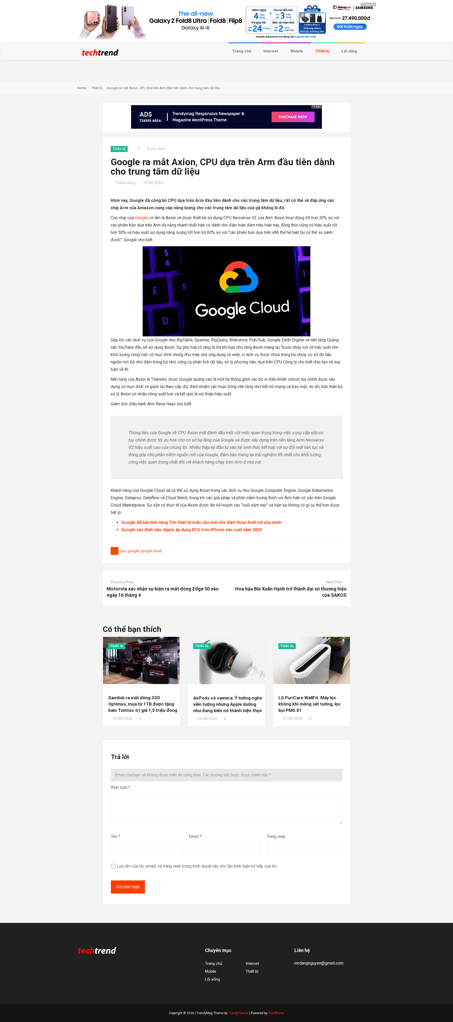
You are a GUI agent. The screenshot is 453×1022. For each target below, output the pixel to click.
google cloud (151, 551)
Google (141, 217)
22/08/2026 (207, 719)
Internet (271, 51)
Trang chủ (242, 51)
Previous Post (122, 582)
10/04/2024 (153, 183)
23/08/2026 (122, 718)
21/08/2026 (293, 718)
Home (81, 88)
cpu (123, 551)
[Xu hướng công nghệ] (100, 54)
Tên (115, 836)
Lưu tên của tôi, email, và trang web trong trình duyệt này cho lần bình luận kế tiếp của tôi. (197, 866)
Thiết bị (322, 51)
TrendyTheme (238, 1013)
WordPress (276, 1013)
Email (195, 836)
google (133, 551)
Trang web (276, 836)
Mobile (297, 51)
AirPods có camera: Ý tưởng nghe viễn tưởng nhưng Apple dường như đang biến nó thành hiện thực (227, 704)
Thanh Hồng (125, 183)
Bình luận (120, 787)
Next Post (334, 582)
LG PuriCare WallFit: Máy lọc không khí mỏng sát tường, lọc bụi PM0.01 (309, 704)
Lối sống (350, 51)
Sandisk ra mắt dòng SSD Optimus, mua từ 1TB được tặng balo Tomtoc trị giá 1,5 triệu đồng (142, 704)
